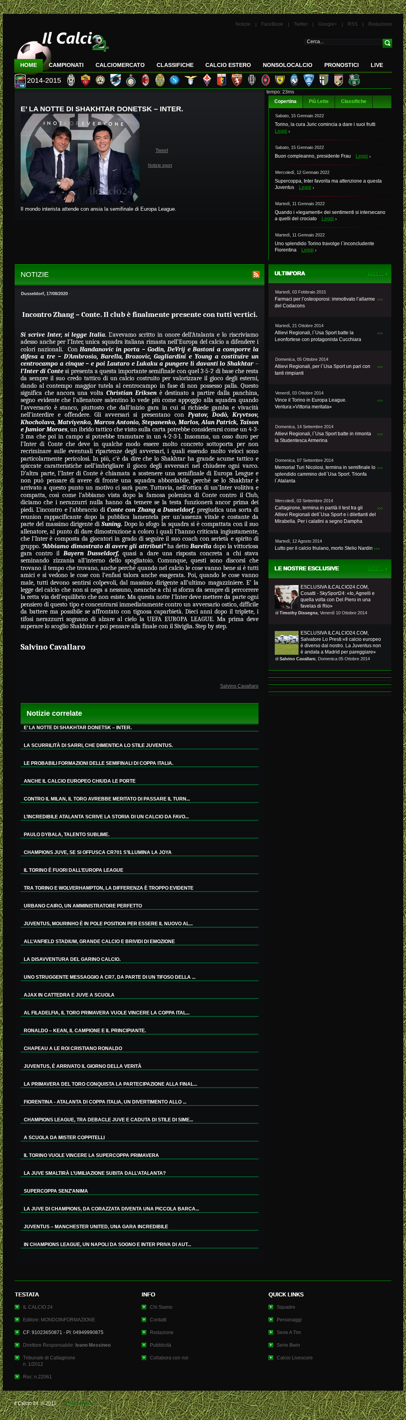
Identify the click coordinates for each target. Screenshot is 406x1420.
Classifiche (353, 101)
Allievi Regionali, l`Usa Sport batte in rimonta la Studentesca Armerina (323, 437)
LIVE (377, 65)
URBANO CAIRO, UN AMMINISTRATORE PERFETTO (83, 906)
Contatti (158, 1320)
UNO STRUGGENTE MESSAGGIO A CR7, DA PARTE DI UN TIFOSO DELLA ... (109, 977)
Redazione (380, 24)
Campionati (66, 65)
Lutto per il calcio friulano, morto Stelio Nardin (324, 548)
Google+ (327, 24)
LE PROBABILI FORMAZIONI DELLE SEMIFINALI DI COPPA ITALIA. (98, 763)
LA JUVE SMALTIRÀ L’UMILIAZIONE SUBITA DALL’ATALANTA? (95, 1173)
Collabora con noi (169, 1358)
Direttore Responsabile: (67, 1345)
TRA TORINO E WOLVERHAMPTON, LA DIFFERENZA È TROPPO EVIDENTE (108, 888)
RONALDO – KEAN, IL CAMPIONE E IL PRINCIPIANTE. (85, 1030)
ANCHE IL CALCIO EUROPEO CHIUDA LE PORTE (80, 781)
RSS (353, 24)
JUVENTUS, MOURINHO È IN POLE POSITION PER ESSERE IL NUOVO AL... (108, 923)
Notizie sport (160, 165)
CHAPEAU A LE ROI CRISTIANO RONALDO (73, 1048)
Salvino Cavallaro (239, 686)
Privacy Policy (78, 1403)
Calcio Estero (228, 65)
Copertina (285, 101)
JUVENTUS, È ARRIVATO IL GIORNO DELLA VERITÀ (83, 1066)
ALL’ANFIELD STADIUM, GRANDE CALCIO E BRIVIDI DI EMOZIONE (99, 941)
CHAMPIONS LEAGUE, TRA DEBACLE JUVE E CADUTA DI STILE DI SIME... (108, 1120)
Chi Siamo (161, 1307)
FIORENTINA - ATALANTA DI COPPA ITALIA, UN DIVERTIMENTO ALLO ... (105, 1102)
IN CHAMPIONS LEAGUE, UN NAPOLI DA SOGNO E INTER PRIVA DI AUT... (107, 1244)
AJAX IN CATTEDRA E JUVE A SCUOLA (69, 995)
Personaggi (289, 1320)
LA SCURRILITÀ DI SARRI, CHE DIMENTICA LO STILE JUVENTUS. (98, 745)
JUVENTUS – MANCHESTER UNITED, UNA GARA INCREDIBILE (96, 1226)
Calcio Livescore (295, 1358)
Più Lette (319, 101)
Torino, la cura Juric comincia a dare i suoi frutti (325, 124)
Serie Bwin (288, 1345)
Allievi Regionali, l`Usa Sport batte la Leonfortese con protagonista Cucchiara (318, 336)
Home (28, 65)
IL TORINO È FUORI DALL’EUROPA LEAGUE (73, 870)
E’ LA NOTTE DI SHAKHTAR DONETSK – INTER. (78, 727)
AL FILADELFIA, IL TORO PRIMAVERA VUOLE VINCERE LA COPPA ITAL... (107, 1013)
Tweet (161, 150)
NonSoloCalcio (287, 65)
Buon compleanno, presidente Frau (313, 156)
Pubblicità (160, 1345)
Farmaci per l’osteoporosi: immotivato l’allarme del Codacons (325, 302)
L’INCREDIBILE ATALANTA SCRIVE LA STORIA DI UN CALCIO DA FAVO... (106, 817)
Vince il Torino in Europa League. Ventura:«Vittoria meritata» (311, 403)
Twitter (301, 24)
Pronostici (341, 65)
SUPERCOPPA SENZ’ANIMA (56, 1191)
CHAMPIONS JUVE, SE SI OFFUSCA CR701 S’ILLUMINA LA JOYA (98, 852)
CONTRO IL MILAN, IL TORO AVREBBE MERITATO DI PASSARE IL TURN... (107, 799)
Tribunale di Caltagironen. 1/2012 (49, 1361)
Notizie (243, 24)
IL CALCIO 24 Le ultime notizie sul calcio (61, 50)
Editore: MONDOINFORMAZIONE (59, 1320)
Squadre (286, 1307)
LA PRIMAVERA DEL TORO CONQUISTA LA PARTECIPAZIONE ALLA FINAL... (110, 1084)
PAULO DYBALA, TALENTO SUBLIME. (66, 834)
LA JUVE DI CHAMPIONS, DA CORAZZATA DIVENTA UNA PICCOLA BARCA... (111, 1209)
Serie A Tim (289, 1332)
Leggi (281, 131)
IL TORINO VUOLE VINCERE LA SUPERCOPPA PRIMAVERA (91, 1155)
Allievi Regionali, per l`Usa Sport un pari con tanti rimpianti (322, 370)
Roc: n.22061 (37, 1377)
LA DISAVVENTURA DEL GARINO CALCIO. (72, 959)
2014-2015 (44, 80)
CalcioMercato (120, 65)
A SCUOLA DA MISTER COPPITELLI (64, 1137)
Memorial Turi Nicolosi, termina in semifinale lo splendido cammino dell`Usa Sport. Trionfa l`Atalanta (325, 474)
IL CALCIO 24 (38, 1307)
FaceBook (272, 24)
